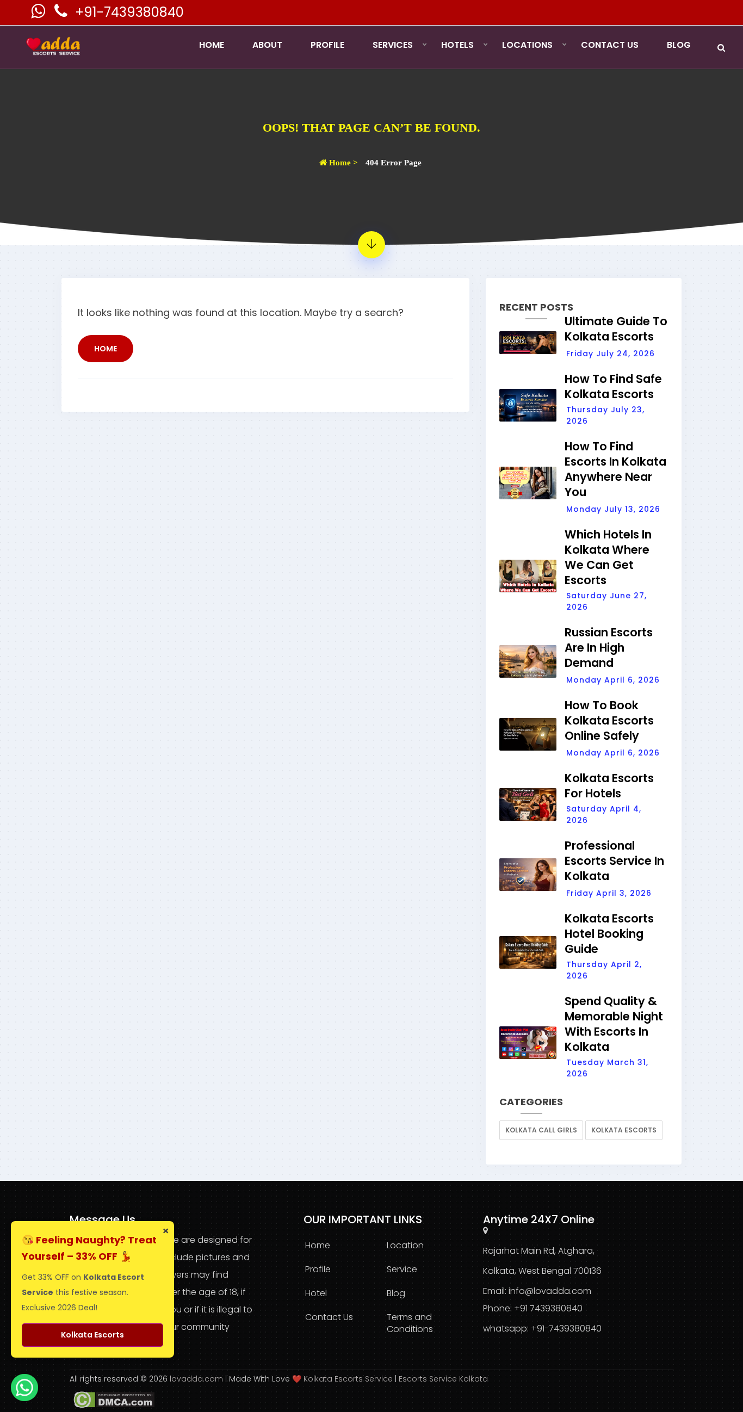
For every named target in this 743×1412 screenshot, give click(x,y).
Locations (527, 45)
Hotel (316, 1293)
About (267, 45)
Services (393, 45)
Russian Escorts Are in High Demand (609, 647)
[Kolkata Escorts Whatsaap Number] (39, 14)
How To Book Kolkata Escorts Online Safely (609, 720)
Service (402, 1269)
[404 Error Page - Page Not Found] (371, 244)
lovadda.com (197, 1378)
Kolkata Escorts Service (348, 1378)
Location (405, 1245)
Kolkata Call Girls (541, 1130)
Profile (327, 45)
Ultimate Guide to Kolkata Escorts (616, 328)
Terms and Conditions (410, 1323)
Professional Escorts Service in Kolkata (614, 861)
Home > (342, 162)
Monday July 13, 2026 (613, 509)
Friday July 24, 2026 (610, 353)
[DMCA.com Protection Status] (112, 1399)
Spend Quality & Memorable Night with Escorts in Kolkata (614, 1024)
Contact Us (610, 45)
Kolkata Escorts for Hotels (609, 785)
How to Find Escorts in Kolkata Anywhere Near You (615, 469)
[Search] (721, 48)
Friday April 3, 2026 (609, 893)
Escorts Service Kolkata (443, 1378)
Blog (679, 45)
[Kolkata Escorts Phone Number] (62, 14)
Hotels (457, 45)
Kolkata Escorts (624, 1130)
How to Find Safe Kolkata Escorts (613, 386)
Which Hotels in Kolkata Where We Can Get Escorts (608, 557)
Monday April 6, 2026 (613, 679)
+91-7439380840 (129, 12)
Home (211, 45)
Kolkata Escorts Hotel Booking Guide (609, 934)
